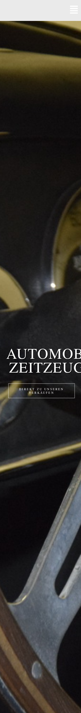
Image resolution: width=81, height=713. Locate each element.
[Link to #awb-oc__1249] (74, 9)
